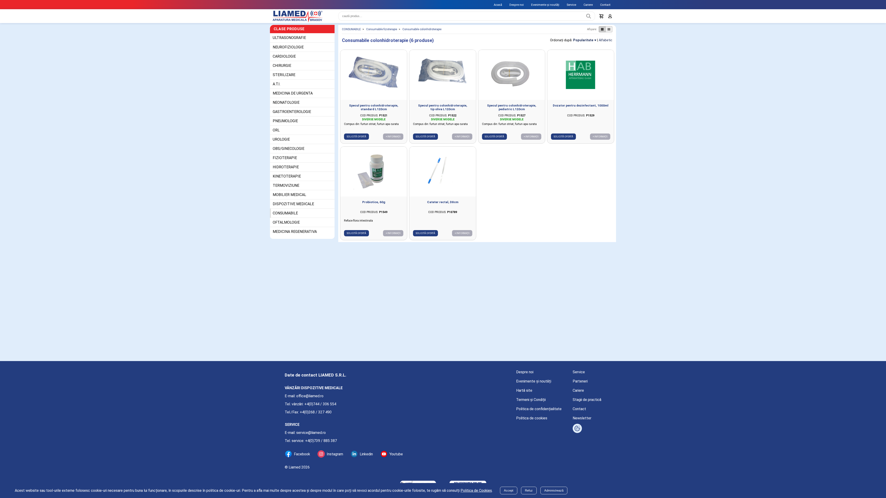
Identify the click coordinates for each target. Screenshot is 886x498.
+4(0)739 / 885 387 (321, 441)
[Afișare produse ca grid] (602, 32)
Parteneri (580, 381)
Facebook (302, 454)
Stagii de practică (587, 399)
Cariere (588, 4)
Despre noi (516, 4)
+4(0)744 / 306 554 (320, 404)
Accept (508, 490)
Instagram (335, 454)
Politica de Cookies (476, 490)
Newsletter (582, 418)
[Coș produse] (600, 17)
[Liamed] (302, 17)
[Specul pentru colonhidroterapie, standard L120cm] (373, 78)
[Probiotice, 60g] (373, 174)
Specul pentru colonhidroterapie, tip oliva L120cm (442, 110)
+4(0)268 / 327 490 (316, 412)
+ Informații (393, 139)
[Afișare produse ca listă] (608, 32)
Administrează (553, 490)
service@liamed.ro (311, 432)
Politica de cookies (531, 418)
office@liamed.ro (309, 396)
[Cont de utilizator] (609, 17)
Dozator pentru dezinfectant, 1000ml (580, 108)
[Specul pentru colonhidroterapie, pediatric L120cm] (511, 78)
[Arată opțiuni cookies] (577, 428)
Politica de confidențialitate (539, 409)
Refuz (529, 490)
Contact (605, 4)
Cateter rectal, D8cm (442, 205)
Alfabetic (605, 43)
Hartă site (524, 390)
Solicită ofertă (356, 139)
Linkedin (366, 454)
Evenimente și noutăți (545, 4)
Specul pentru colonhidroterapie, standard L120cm (373, 110)
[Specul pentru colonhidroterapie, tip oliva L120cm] (442, 78)
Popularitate (583, 43)
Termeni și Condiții (531, 399)
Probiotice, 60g (373, 205)
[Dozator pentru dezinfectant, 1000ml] (580, 78)
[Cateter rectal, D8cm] (442, 174)
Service (571, 4)
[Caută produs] (587, 17)
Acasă (498, 4)
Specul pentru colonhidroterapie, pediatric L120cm (511, 110)
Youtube (396, 454)
